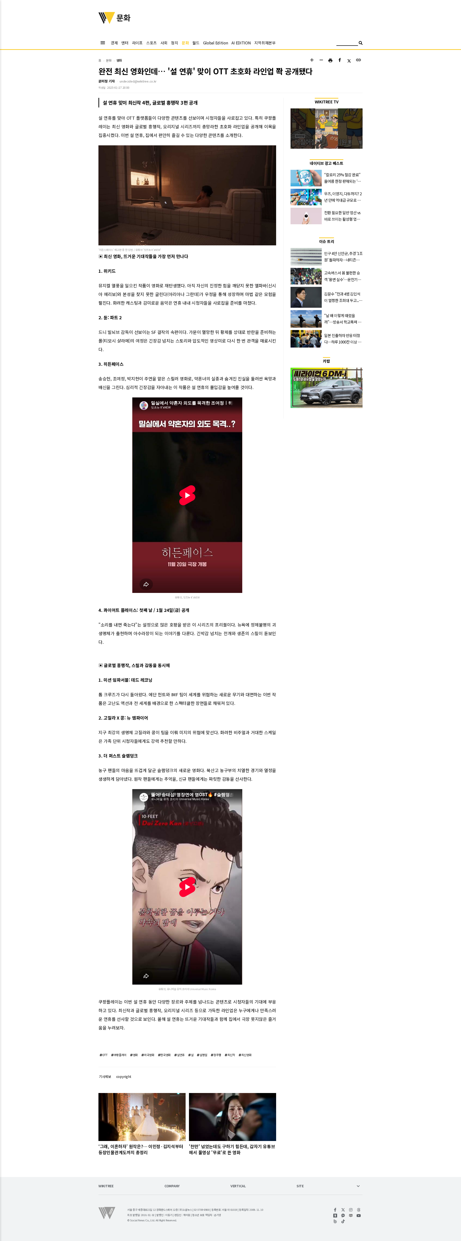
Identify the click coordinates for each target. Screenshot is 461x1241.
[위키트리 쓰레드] (359, 1210)
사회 (163, 43)
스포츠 (151, 43)
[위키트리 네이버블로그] (351, 1215)
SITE (300, 1186)
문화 (185, 43)
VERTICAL (238, 1186)
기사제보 (105, 1076)
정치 (174, 43)
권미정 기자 (106, 81)
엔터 (124, 43)
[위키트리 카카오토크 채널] (343, 1215)
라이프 (137, 43)
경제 (114, 43)
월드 (195, 43)
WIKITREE (106, 1186)
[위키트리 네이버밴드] (335, 1221)
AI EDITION (241, 43)
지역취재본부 (264, 43)
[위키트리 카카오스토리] (335, 1215)
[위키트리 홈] (106, 22)
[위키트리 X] (343, 1210)
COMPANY (172, 1186)
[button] (312, 60)
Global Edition (215, 43)
